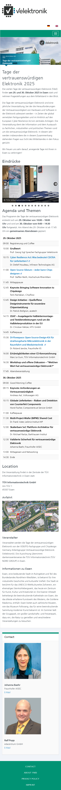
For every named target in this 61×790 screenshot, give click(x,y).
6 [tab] (29, 205)
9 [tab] (38, 205)
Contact (30, 766)
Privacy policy (30, 779)
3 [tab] (19, 205)
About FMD (30, 773)
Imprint (30, 785)
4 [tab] (22, 205)
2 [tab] (16, 205)
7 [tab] (32, 205)
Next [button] (55, 184)
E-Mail (7, 692)
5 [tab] (25, 205)
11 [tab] (45, 205)
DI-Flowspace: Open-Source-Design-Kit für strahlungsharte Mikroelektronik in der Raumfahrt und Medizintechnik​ (32, 341)
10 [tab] (42, 205)
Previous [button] (5, 184)
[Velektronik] (30, 10)
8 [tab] (35, 205)
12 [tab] (48, 205)
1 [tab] (12, 205)
